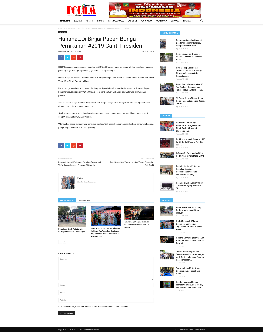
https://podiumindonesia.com (86, 182)
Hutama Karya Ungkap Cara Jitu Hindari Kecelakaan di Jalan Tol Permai (136, 224)
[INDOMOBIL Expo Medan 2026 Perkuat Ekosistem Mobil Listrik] (167, 155)
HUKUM (100, 20)
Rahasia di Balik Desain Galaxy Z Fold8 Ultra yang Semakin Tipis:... (189, 185)
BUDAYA (175, 20)
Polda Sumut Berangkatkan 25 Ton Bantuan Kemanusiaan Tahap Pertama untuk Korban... (189, 87)
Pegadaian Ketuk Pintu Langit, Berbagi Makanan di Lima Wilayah (189, 210)
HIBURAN (186, 20)
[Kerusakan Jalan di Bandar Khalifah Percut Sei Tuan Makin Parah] (166, 57)
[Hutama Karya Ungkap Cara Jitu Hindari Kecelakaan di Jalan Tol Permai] (139, 213)
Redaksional (200, 330)
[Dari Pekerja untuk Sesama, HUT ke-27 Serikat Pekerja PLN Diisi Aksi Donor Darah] (167, 143)
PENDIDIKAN (146, 20)
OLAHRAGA (161, 20)
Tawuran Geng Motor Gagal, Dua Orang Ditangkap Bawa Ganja (188, 271)
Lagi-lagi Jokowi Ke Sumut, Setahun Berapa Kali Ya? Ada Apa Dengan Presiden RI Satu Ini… (79, 163)
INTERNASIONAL (116, 20)
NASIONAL (65, 20)
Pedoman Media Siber (184, 330)
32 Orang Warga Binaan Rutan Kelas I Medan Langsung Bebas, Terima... (190, 101)
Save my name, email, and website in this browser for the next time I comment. (95, 306)
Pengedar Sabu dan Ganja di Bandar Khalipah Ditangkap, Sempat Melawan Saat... (189, 43)
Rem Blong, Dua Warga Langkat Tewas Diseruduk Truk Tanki (132, 163)
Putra (66, 51)
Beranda (61, 28)
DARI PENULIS (84, 200)
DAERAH (78, 20)
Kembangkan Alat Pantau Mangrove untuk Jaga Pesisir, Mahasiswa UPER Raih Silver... (189, 285)
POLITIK (89, 20)
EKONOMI (132, 20)
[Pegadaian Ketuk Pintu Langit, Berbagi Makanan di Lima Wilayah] (73, 216)
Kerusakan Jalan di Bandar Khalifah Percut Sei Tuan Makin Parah (190, 57)
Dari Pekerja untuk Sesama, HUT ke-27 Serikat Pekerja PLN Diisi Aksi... (190, 142)
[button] (201, 21)
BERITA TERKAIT (67, 200)
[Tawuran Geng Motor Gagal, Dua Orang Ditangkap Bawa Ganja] (167, 271)
